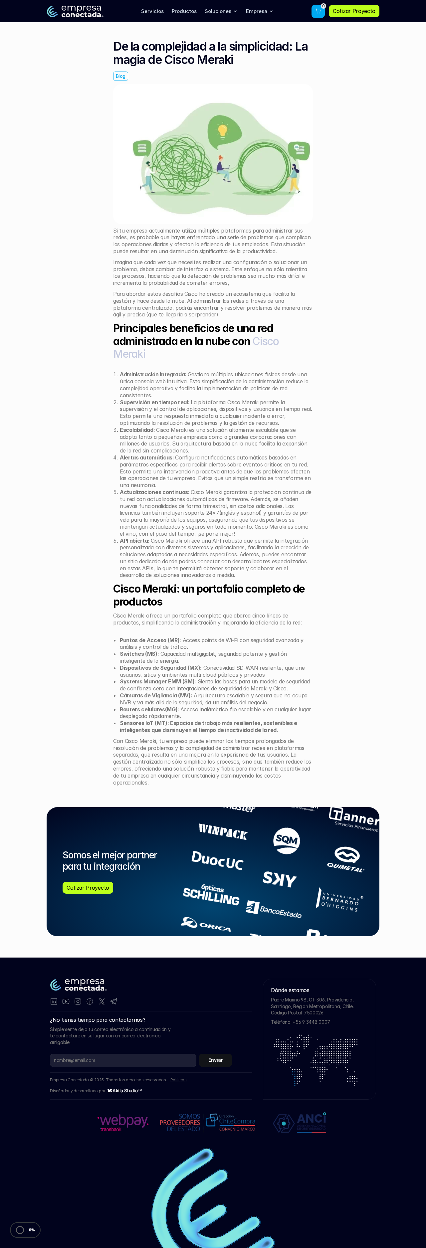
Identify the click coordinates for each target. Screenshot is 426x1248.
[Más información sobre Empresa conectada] (300, 1123)
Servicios (152, 11)
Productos (184, 11)
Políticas (178, 1079)
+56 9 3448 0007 (311, 1022)
